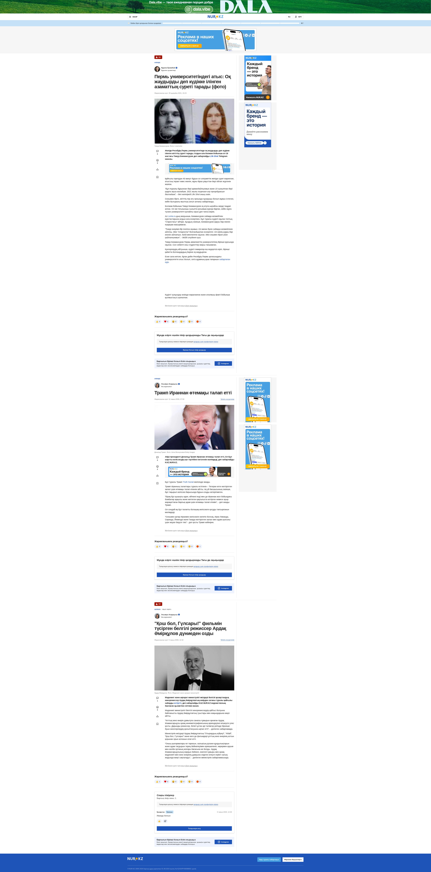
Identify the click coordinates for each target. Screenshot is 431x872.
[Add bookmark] (157, 177)
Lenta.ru (172, 216)
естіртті (177, 703)
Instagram (225, 363)
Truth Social (188, 482)
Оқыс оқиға (166, 609)
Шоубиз (157, 609)
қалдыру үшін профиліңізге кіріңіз (206, 342)
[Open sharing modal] (157, 169)
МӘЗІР (135, 17)
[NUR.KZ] (215, 17)
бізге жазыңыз (191, 306)
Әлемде (157, 62)
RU (289, 17)
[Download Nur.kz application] (215, 6)
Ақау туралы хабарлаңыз (269, 859)
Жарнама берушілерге (293, 859)
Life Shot (214, 156)
